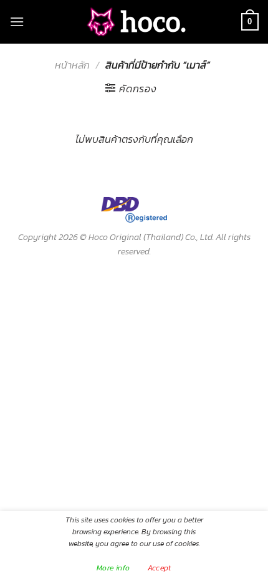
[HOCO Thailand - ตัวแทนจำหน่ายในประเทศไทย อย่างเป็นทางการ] (134, 22)
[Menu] (16, 21)
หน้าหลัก (72, 64)
